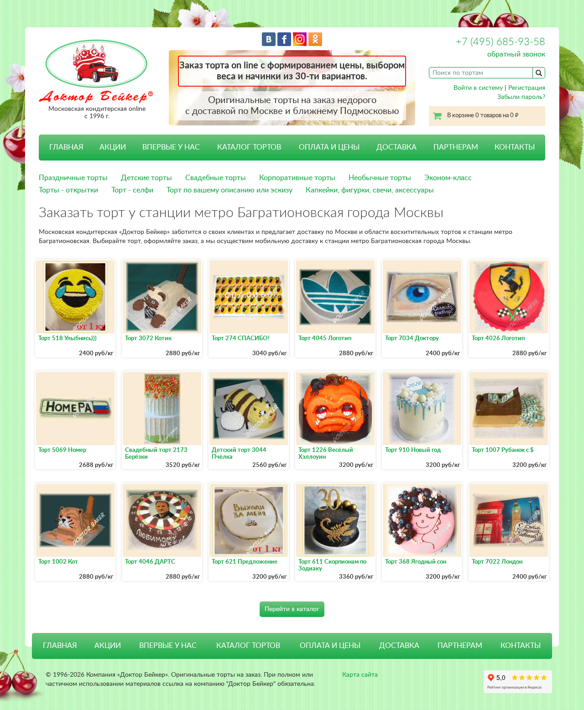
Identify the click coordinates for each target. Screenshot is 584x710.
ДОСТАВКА (396, 147)
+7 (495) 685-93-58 (500, 42)
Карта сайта (360, 675)
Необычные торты (380, 177)
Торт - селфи (132, 190)
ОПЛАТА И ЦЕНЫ (329, 147)
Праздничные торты (73, 177)
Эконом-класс (448, 177)
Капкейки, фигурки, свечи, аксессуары (370, 190)
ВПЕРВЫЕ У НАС (171, 147)
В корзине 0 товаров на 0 (482, 116)
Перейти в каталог (292, 609)
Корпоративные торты (297, 177)
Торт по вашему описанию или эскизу (229, 190)
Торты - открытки (68, 190)
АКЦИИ (112, 147)
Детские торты (146, 177)
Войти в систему (478, 88)
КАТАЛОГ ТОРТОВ (248, 645)
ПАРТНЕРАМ (455, 147)
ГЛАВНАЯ (66, 147)
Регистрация (526, 88)
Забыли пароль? (521, 97)
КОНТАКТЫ (515, 147)
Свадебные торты (215, 177)
